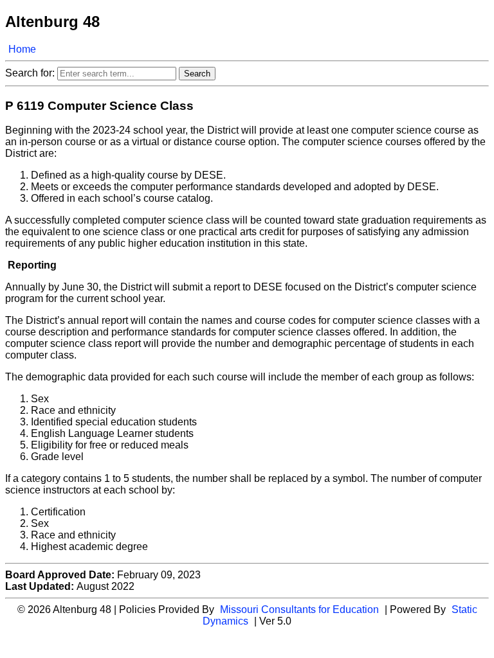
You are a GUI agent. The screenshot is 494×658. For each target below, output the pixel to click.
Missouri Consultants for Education (299, 609)
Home (22, 49)
